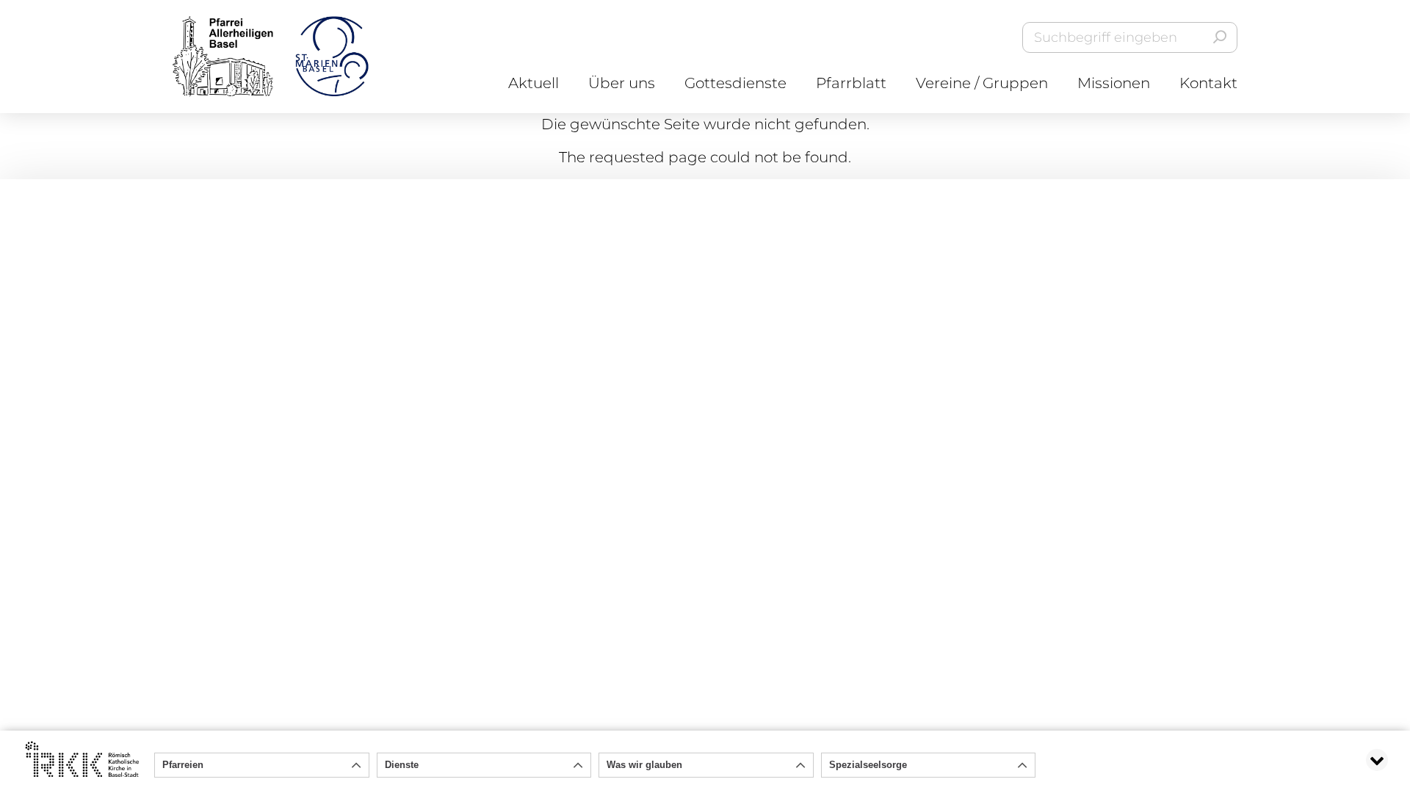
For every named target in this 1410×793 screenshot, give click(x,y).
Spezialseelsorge (868, 764)
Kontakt (1208, 83)
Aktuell (533, 83)
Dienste (402, 764)
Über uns (621, 83)
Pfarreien (182, 764)
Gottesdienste (735, 83)
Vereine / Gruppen (982, 83)
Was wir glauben (644, 764)
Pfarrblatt (851, 83)
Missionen (1113, 83)
